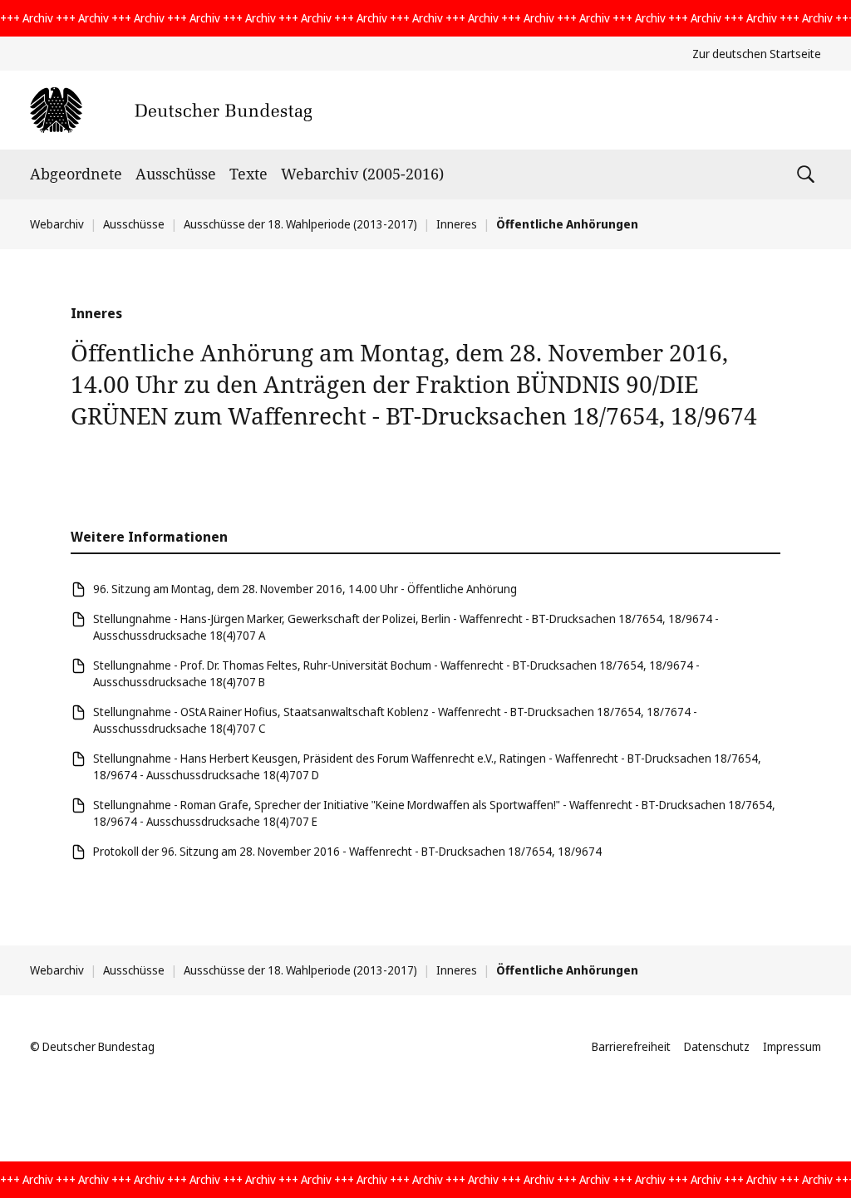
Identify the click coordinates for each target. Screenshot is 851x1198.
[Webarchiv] (171, 110)
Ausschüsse (175, 174)
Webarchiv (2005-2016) (362, 174)
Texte (248, 174)
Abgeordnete (76, 174)
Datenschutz (717, 1046)
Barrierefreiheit (631, 1046)
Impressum (792, 1046)
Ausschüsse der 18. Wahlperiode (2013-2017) (300, 224)
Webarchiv (57, 224)
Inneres (456, 224)
